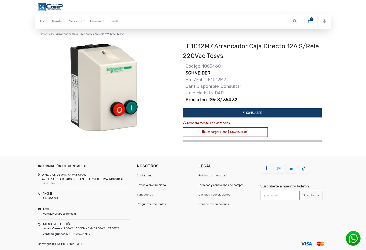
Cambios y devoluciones (214, 194)
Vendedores (145, 194)
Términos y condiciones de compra (221, 185)
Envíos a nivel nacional (152, 185)
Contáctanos (145, 175)
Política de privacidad (212, 175)
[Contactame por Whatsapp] (353, 238)
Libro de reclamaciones (213, 204)
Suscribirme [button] (311, 195)
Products (47, 34)
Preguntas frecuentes (151, 204)
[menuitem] (44, 21)
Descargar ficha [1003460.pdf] (226, 132)
